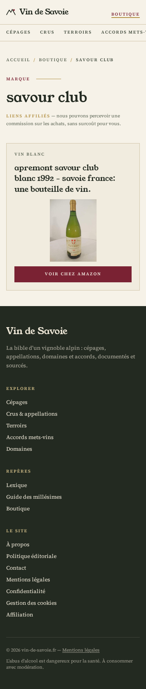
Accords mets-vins (30, 437)
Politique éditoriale (31, 556)
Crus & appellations (32, 414)
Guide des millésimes (34, 497)
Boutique (125, 14)
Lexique (16, 485)
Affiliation (19, 614)
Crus (47, 32)
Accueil (18, 60)
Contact (16, 568)
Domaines (19, 449)
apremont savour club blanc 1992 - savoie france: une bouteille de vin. (64, 178)
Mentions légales (28, 579)
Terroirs (78, 32)
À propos (18, 544)
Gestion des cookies (31, 603)
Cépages (18, 32)
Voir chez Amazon (73, 274)
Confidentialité (25, 591)
